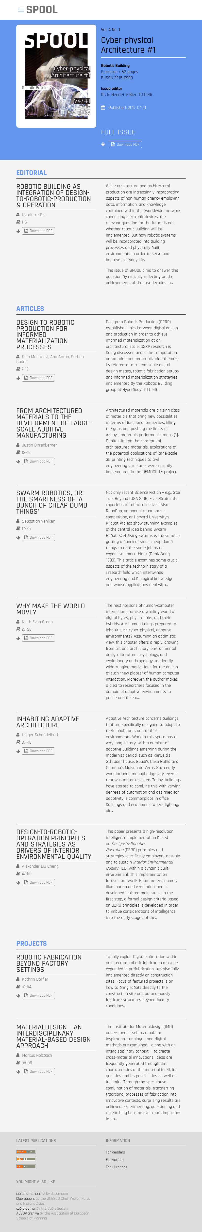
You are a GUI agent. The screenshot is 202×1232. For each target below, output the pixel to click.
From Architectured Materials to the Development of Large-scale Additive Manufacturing (53, 423)
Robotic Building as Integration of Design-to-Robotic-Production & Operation (53, 196)
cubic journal (25, 1208)
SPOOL (42, 10)
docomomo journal (30, 1194)
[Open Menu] (21, 10)
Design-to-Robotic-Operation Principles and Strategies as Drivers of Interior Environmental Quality (53, 844)
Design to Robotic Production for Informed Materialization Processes (45, 335)
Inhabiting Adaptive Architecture (47, 722)
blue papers (25, 1198)
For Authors (115, 1160)
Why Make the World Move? (50, 609)
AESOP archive (27, 1213)
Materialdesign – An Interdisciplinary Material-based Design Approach (53, 1036)
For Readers (115, 1152)
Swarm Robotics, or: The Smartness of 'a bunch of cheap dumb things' (51, 502)
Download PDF (124, 144)
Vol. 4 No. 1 (110, 30)
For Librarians (116, 1167)
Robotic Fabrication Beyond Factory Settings (49, 963)
